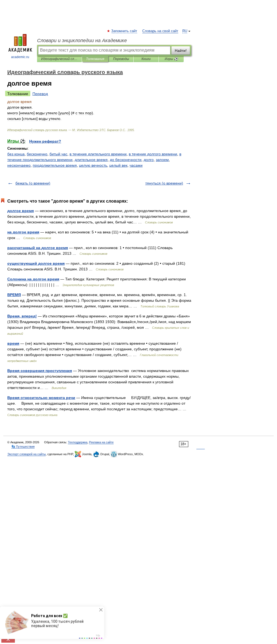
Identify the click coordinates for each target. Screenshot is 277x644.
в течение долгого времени (153, 154)
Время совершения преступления (39, 370)
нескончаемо (19, 165)
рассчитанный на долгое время (37, 248)
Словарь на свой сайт (160, 31)
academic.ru (20, 57)
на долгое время (23, 232)
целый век (118, 165)
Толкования (95, 59)
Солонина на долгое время (33, 279)
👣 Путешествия (23, 446)
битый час (58, 154)
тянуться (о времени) (164, 183)
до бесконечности (125, 159)
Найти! (181, 50)
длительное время (91, 159)
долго (149, 159)
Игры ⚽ (171, 59)
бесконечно (37, 154)
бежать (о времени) (32, 183)
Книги (146, 59)
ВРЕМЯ (14, 295)
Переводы (121, 59)
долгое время (20, 211)
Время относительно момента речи (41, 397)
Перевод (40, 94)
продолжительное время (55, 165)
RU (184, 31)
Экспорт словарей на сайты (26, 454)
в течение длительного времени (98, 154)
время (13, 343)
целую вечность (93, 165)
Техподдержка (77, 442)
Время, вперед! (22, 316)
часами (136, 165)
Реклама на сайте (101, 442)
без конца (16, 154)
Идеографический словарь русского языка (59, 59)
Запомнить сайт (124, 31)
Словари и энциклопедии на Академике (82, 40)
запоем (162, 159)
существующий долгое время (36, 263)
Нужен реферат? (45, 141)
